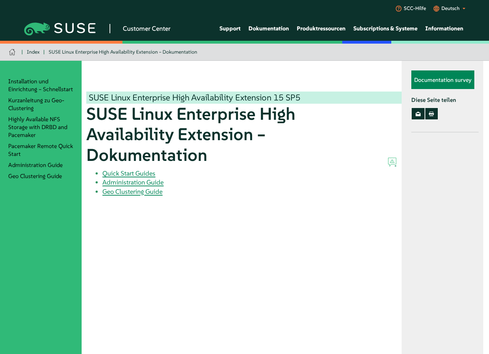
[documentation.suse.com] (13, 52)
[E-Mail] (418, 113)
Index (33, 52)
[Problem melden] (392, 162)
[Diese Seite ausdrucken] (431, 113)
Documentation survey (442, 79)
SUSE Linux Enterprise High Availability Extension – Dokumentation (123, 52)
